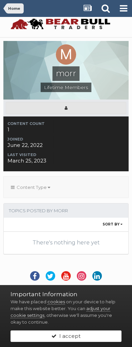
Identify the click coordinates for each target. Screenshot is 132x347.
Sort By (111, 224)
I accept (69, 336)
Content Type (31, 187)
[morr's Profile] (66, 108)
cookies (56, 301)
